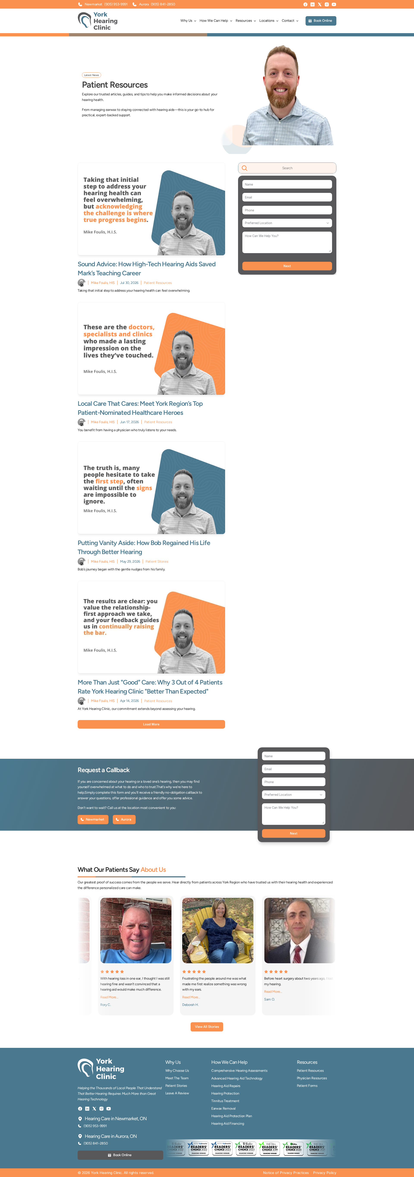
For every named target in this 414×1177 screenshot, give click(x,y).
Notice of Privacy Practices (286, 1173)
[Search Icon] (287, 168)
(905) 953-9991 (116, 4)
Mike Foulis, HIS (103, 283)
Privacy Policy (324, 1173)
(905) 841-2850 (163, 4)
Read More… (158, 997)
